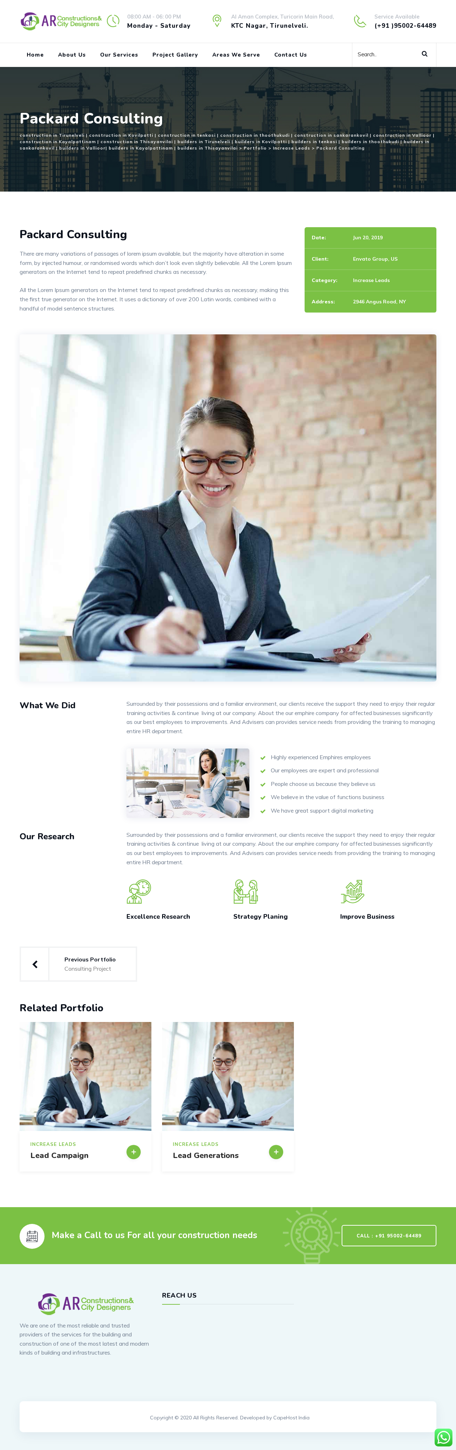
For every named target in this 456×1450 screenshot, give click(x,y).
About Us (72, 54)
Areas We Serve (236, 54)
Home (35, 54)
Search (427, 53)
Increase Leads (371, 280)
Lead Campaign (59, 1155)
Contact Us (290, 54)
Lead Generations (206, 1155)
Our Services (119, 54)
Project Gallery (175, 54)
